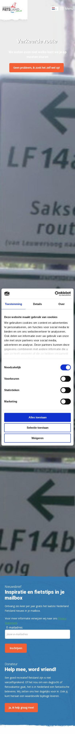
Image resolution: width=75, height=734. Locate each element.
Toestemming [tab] (13, 304)
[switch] (65, 380)
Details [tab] (37, 304)
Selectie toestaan (37, 427)
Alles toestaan (38, 417)
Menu (69, 9)
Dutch (55, 10)
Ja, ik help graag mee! (21, 707)
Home (13, 8)
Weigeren (37, 438)
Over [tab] (61, 304)
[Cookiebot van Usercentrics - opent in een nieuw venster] (55, 293)
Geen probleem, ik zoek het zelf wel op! (36, 67)
